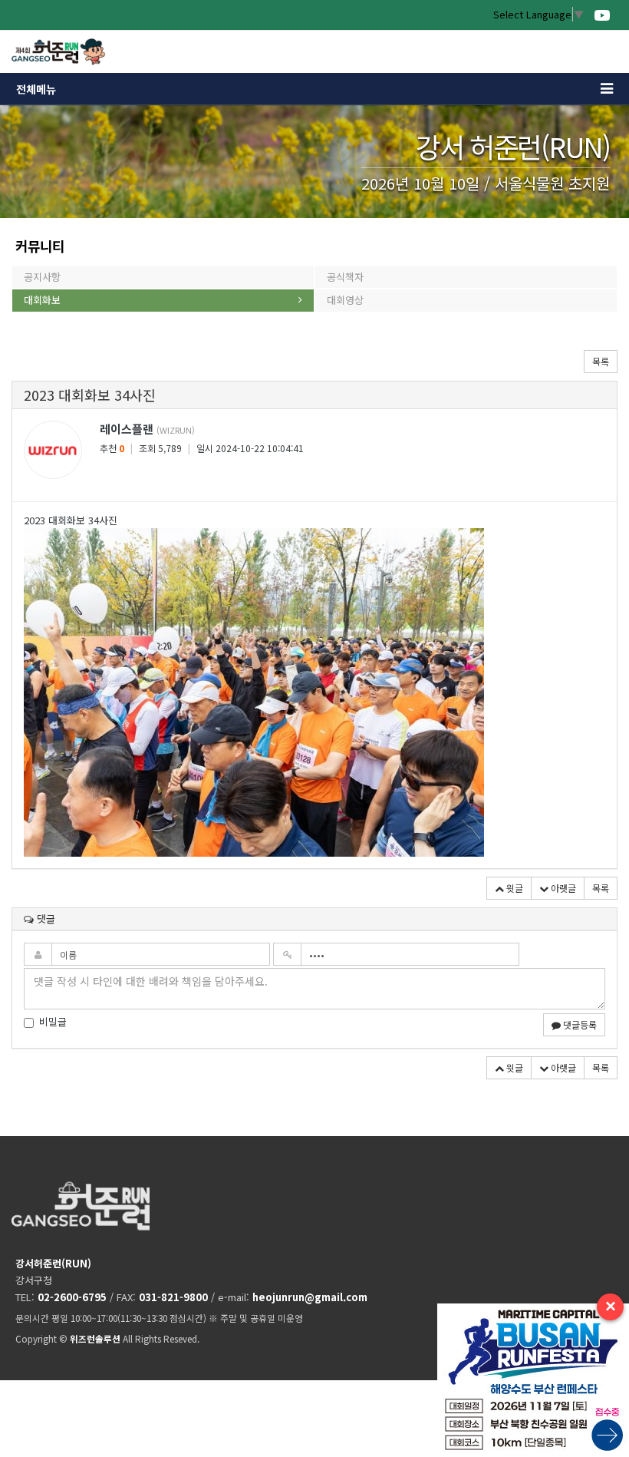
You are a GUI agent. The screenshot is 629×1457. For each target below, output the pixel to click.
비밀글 (53, 1022)
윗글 (513, 887)
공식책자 (345, 276)
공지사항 (42, 276)
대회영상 (345, 299)
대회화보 (42, 299)
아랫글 (562, 887)
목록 (600, 361)
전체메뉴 (36, 89)
